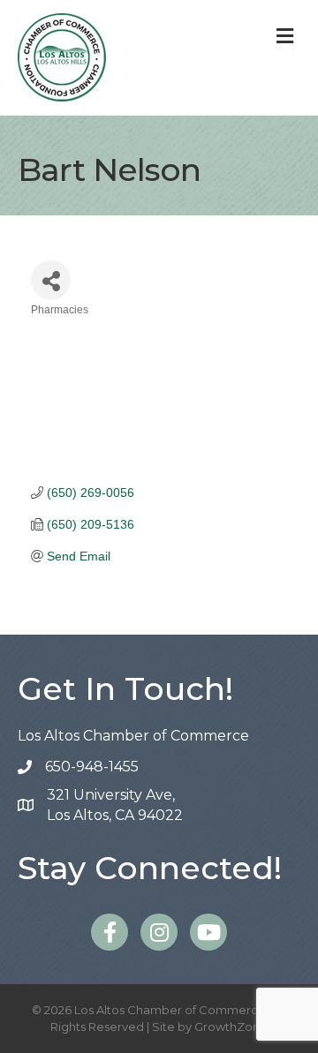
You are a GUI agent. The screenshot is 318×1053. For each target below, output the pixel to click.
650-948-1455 (92, 766)
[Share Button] (51, 280)
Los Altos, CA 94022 (115, 805)
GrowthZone (231, 1026)
